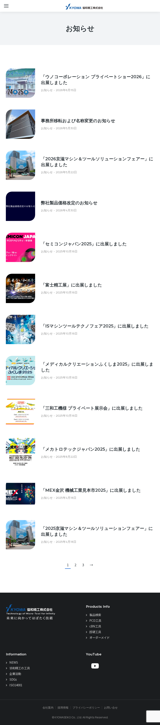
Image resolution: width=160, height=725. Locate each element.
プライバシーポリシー (86, 707)
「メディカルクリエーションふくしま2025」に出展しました (97, 367)
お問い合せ (111, 707)
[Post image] (20, 83)
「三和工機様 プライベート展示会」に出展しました (92, 408)
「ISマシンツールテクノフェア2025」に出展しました (95, 326)
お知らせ (47, 90)
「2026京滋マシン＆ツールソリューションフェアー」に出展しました (97, 162)
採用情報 (63, 707)
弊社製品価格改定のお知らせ (69, 202)
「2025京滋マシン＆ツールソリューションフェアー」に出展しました (97, 531)
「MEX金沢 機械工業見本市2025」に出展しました (91, 490)
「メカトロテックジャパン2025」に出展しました (90, 449)
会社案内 (48, 707)
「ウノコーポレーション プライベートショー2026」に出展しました (95, 79)
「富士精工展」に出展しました (71, 285)
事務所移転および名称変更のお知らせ (78, 120)
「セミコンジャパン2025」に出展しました (84, 244)
